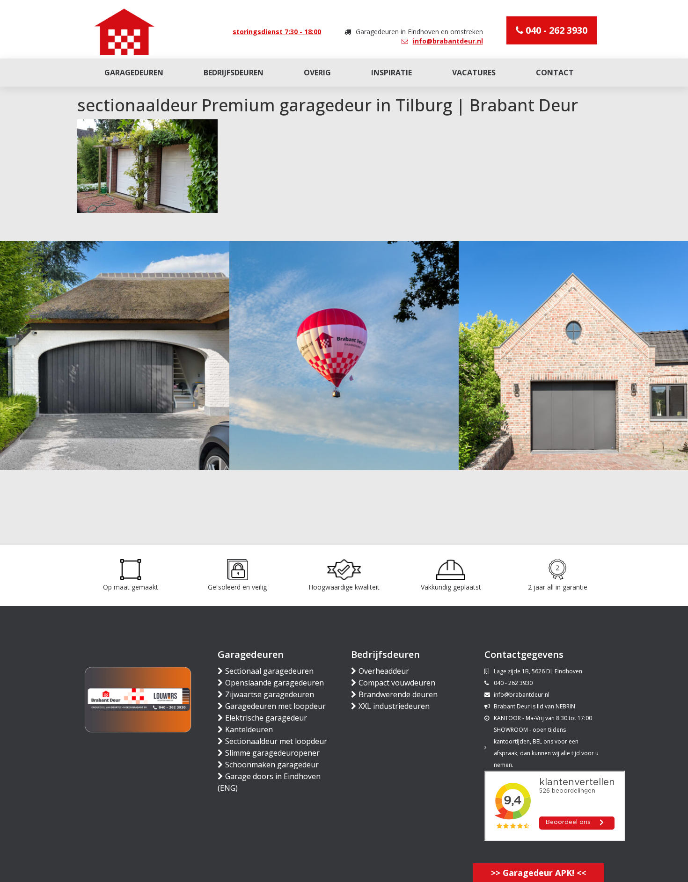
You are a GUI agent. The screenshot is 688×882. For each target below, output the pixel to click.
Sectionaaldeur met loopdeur (276, 741)
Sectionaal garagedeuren (269, 671)
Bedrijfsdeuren (233, 72)
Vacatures (474, 72)
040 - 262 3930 (555, 30)
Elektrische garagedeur (266, 718)
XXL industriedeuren (394, 706)
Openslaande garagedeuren (274, 683)
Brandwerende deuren (398, 694)
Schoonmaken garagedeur (272, 764)
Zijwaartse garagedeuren (269, 694)
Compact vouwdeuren (397, 683)
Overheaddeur (384, 671)
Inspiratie (391, 72)
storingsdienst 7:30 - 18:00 (277, 31)
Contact (555, 72)
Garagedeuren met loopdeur (275, 706)
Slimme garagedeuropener (272, 753)
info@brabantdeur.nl (448, 40)
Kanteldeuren (249, 729)
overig (317, 72)
